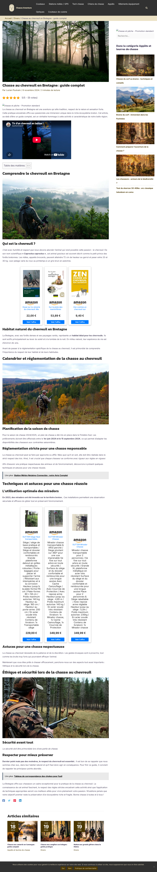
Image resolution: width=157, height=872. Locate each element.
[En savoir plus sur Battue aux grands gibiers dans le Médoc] (89, 831)
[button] (147, 7)
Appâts (111, 4)
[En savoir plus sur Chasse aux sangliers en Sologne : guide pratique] (56, 831)
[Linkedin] (20, 800)
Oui (63, 868)
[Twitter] (9, 800)
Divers (43, 850)
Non (70, 868)
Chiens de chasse (96, 4)
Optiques (40, 12)
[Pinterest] (14, 800)
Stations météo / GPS (58, 4)
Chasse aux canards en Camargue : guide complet (21, 845)
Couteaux (40, 4)
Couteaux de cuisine (57, 12)
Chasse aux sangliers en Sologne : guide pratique (54, 845)
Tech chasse (78, 4)
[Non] (154, 866)
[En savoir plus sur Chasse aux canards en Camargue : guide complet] (22, 831)
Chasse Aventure (24, 7)
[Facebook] (3, 800)
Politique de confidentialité (85, 868)
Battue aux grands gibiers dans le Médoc (87, 845)
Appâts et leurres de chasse (18, 850)
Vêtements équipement (128, 4)
